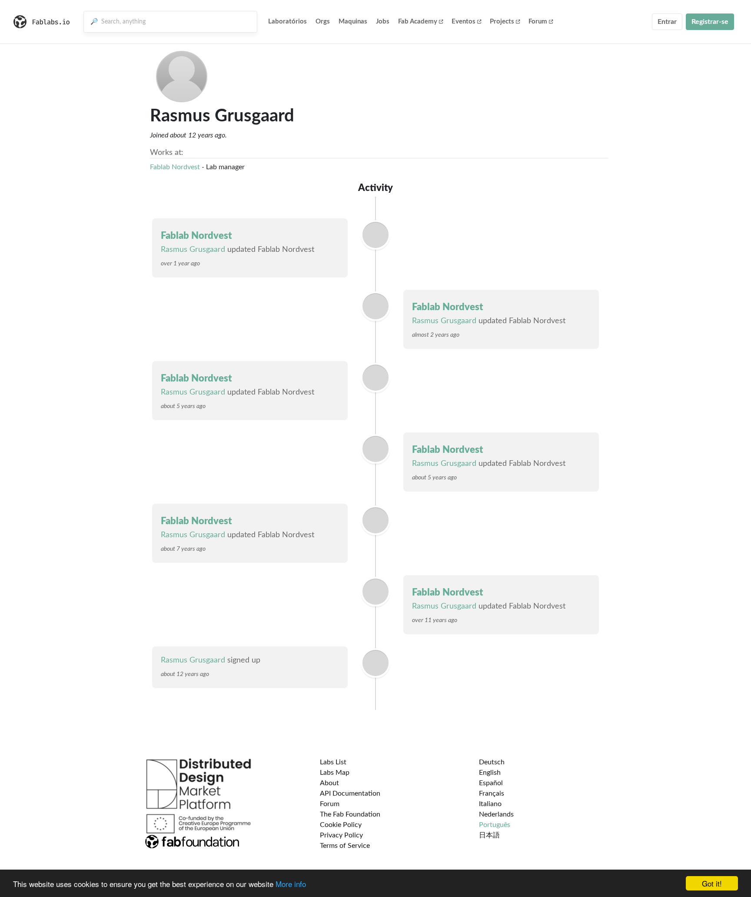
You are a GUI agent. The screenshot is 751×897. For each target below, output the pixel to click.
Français (491, 793)
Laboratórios (287, 21)
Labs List (333, 762)
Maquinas (353, 21)
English (490, 772)
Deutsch (492, 762)
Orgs (323, 21)
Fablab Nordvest (175, 167)
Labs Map (334, 772)
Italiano (490, 803)
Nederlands (496, 814)
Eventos (463, 21)
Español (491, 783)
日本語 (489, 835)
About (329, 783)
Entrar (667, 21)
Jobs (382, 21)
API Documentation (350, 793)
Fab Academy (417, 21)
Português (494, 824)
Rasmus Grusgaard (193, 250)
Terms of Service (345, 845)
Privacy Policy (341, 835)
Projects (502, 21)
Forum (537, 21)
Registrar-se (709, 21)
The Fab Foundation (350, 814)
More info (291, 883)
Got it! (712, 883)
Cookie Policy (341, 824)
